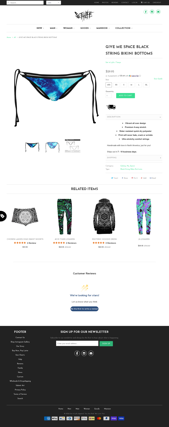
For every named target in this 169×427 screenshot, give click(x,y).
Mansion (101, 28)
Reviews (115, 2)
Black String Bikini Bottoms (131, 169)
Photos (105, 2)
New (39, 28)
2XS (108, 85)
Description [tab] (113, 117)
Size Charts (20, 355)
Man (52, 28)
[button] (134, 76)
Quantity (110, 91)
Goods (84, 28)
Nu (128, 166)
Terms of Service (20, 394)
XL (146, 85)
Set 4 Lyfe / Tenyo (113, 62)
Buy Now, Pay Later (20, 351)
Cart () (146, 2)
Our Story (20, 346)
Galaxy (123, 166)
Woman (67, 28)
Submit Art (20, 385)
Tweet (116, 178)
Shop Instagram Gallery (20, 342)
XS (116, 85)
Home (96, 2)
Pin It (136, 178)
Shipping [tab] (111, 158)
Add (144, 178)
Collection (122, 28)
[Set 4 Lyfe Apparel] (84, 15)
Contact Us (20, 337)
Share (126, 178)
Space (132, 166)
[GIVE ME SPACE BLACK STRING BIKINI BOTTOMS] (55, 90)
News (20, 372)
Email (154, 178)
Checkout (157, 2)
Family (20, 368)
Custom (20, 377)
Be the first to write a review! (84, 309)
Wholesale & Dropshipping (20, 381)
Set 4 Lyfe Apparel (77, 413)
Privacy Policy (20, 390)
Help (20, 359)
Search (20, 398)
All (15, 37)
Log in (134, 2)
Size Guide (158, 79)
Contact (125, 2)
